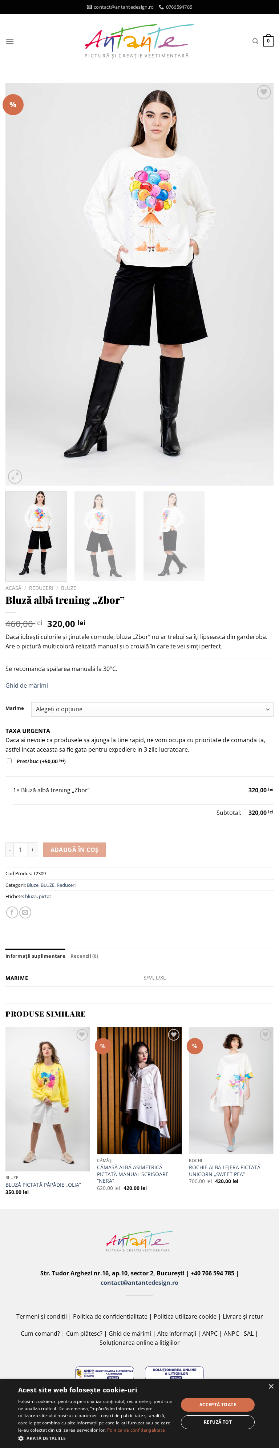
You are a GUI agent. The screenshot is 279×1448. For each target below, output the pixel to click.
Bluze (68, 587)
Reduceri (41, 587)
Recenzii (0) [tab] (84, 956)
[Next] (259, 284)
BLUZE (47, 885)
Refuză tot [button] (218, 1422)
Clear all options (35, 813)
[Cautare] (255, 41)
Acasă (13, 587)
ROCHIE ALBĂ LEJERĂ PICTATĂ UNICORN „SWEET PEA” (224, 1171)
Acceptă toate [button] (217, 1404)
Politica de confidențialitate (110, 1316)
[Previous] (20, 284)
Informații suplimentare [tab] (35, 956)
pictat (45, 896)
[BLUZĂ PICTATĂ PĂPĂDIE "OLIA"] (47, 1099)
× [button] (271, 1386)
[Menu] (9, 41)
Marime (14, 708)
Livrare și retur (243, 1316)
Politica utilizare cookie (185, 1316)
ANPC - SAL (239, 1334)
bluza (31, 896)
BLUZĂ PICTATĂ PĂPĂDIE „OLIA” (43, 1185)
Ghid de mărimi (26, 685)
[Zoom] (15, 477)
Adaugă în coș (74, 850)
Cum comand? (40, 1334)
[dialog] (139, 1413)
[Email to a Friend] (25, 912)
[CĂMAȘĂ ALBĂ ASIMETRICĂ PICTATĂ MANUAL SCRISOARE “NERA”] (139, 1090)
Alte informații (176, 1334)
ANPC (210, 1334)
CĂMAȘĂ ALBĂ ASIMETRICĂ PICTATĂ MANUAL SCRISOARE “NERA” (133, 1174)
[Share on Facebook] (12, 912)
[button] (96, 1438)
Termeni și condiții (41, 1316)
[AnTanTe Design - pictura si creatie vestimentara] (139, 41)
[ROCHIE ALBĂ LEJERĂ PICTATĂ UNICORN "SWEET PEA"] (231, 1090)
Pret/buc (40, 761)
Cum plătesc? (84, 1334)
